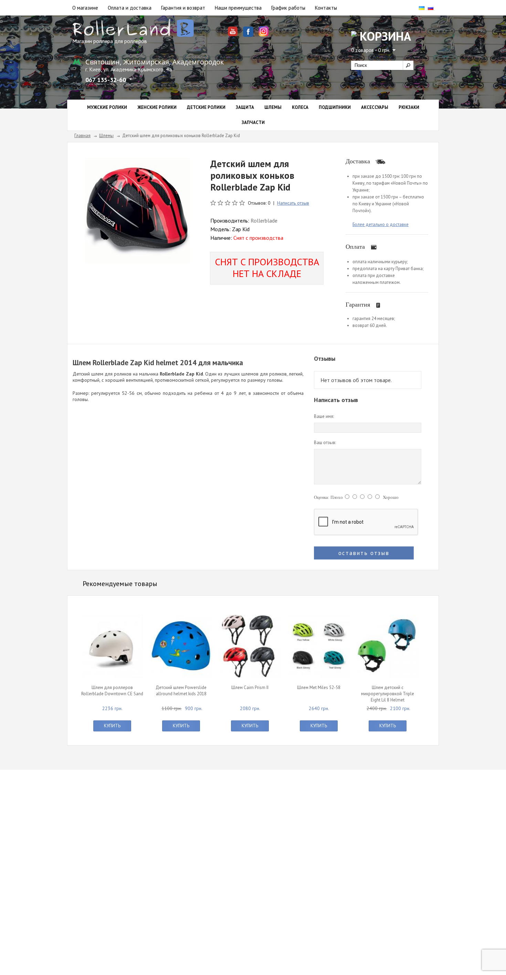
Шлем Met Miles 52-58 (318, 687)
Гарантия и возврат (183, 7)
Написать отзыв (293, 203)
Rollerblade (264, 220)
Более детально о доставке (380, 224)
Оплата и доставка (129, 7)
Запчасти (253, 122)
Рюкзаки (409, 107)
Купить (112, 726)
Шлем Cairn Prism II (249, 687)
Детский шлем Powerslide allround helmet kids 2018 (181, 691)
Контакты (326, 7)
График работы (288, 7)
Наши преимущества (238, 7)
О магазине (85, 7)
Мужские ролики (107, 107)
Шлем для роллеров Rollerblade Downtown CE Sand (112, 691)
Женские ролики (157, 107)
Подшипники (335, 107)
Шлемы (273, 107)
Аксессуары (374, 107)
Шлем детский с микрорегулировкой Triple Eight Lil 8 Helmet (387, 694)
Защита (245, 107)
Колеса (300, 107)
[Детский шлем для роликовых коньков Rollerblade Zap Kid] (137, 209)
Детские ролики (206, 107)
